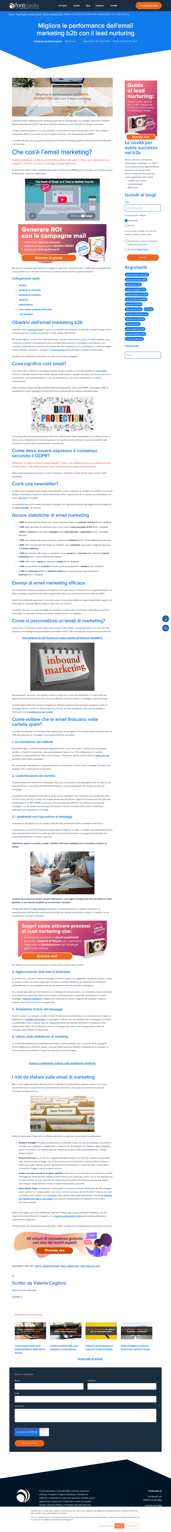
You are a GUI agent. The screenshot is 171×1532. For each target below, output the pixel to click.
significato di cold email (30, 290)
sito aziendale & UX (136, 299)
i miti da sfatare (26, 314)
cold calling (101, 371)
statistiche (23, 299)
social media (132, 324)
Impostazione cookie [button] (105, 1526)
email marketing (70, 1266)
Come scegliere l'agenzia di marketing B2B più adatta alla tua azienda (30, 1349)
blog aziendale (22, 508)
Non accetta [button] (132, 1526)
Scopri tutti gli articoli (90, 1358)
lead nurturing (58, 350)
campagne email (35, 329)
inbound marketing (32, 999)
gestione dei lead (90, 1266)
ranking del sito (102, 755)
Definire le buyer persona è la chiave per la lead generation (99, 1347)
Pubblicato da (48, 41)
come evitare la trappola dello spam (35, 309)
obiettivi (22, 285)
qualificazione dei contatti (41, 712)
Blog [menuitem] (88, 5)
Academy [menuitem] (99, 5)
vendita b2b (133, 284)
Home (11, 14)
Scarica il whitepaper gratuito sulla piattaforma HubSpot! (62, 1063)
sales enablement (135, 329)
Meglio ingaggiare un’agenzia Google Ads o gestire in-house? (135, 1347)
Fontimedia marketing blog (28, 14)
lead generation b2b (136, 294)
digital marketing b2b (53, 14)
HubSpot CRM (133, 304)
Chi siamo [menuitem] (63, 5)
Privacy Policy (142, 249)
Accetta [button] (119, 1526)
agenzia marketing (135, 334)
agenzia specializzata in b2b (68, 1216)
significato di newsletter (30, 295)
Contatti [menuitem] (113, 5)
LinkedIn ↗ (17, 1296)
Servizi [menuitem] (76, 5)
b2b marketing (133, 309)
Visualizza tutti (132, 346)
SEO (148, 309)
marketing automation (35, 1019)
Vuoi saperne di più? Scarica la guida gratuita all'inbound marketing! (62, 637)
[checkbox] (143, 223)
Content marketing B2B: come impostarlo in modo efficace (64, 1347)
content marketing (135, 289)
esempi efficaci (26, 304)
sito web (22, 498)
